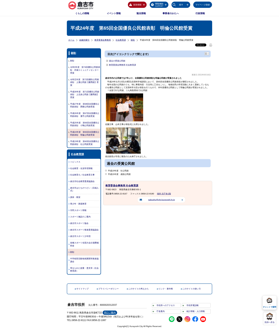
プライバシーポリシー (108, 289)
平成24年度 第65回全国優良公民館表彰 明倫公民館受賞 (84, 133)
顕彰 (133, 40)
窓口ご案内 (110, 312)
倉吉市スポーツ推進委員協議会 (84, 230)
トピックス (75, 162)
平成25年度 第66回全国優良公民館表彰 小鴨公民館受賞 (84, 124)
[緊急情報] (137, 5)
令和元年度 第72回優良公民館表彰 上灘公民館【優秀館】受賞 (84, 82)
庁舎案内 (161, 311)
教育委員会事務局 (102, 40)
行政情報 (200, 13)
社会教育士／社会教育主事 (82, 175)
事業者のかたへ (171, 13)
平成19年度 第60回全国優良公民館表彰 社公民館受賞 (84, 142)
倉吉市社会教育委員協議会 (82, 181)
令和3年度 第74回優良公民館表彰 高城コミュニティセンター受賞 (85, 70)
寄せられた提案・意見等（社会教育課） (84, 269)
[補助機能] (159, 5)
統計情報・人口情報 (195, 311)
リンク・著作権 (166, 289)
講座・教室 (75, 197)
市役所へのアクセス (166, 305)
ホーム (71, 40)
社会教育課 (121, 40)
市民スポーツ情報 (78, 210)
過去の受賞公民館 (117, 61)
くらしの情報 (82, 13)
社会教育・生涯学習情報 (81, 168)
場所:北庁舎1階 (164, 194)
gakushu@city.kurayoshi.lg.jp (161, 199)
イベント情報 (114, 13)
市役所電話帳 (192, 305)
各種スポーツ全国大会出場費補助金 (84, 244)
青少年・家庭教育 (78, 204)
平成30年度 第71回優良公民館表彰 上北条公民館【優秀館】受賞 (84, 95)
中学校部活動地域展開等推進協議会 (84, 260)
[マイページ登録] (202, 5)
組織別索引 (84, 40)
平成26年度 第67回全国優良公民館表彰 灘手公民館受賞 (84, 114)
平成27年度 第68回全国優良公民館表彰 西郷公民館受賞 (84, 105)
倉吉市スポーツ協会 (79, 223)
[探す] (180, 5)
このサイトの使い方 (192, 289)
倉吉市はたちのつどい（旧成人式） (84, 189)
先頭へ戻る (269, 322)
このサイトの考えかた (138, 289)
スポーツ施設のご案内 (80, 217)
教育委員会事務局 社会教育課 (122, 65)
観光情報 (141, 13)
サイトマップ (82, 289)
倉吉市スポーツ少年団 (80, 236)
